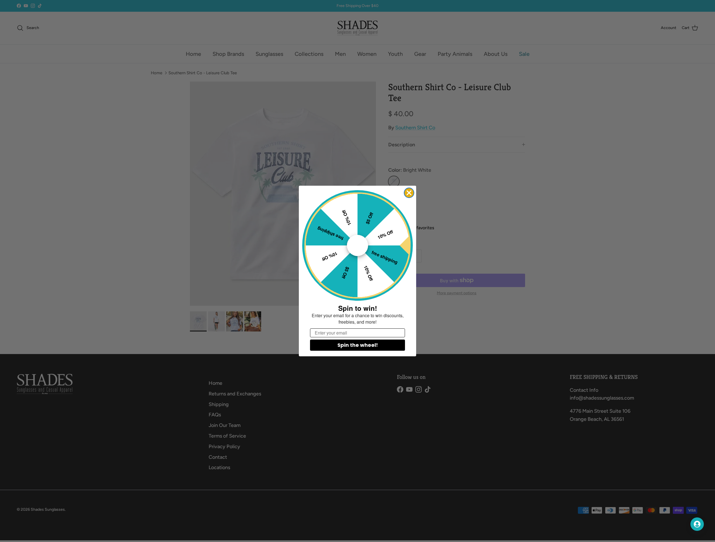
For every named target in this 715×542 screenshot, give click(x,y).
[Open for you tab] (697, 524)
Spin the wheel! (357, 345)
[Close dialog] (409, 193)
